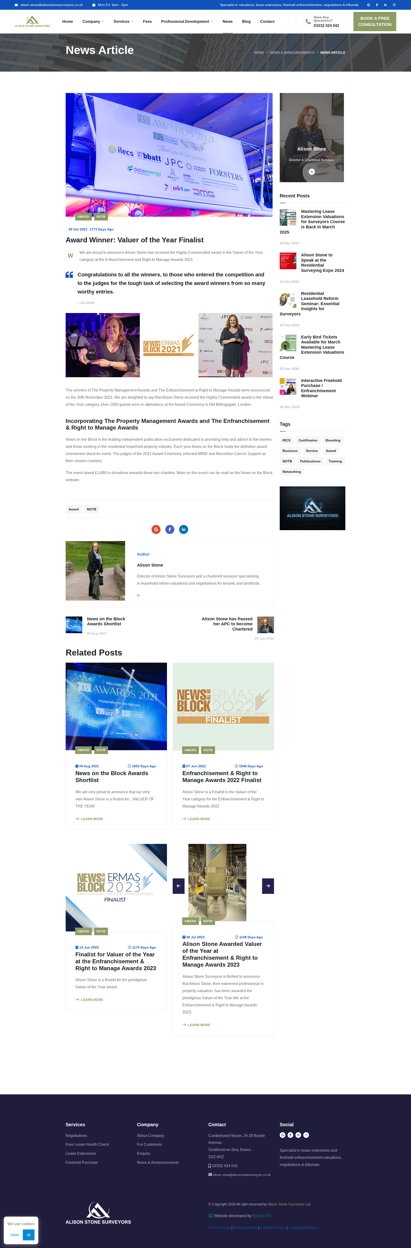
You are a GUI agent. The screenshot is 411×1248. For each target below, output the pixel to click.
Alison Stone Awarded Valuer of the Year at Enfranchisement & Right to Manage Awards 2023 (222, 964)
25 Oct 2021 (78, 229)
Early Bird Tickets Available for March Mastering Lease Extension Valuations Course (312, 347)
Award (83, 216)
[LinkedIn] (183, 529)
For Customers (149, 1155)
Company (91, 22)
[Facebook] (169, 529)
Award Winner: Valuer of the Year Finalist (135, 240)
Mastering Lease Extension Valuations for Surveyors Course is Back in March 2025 (312, 221)
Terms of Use (219, 1238)
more (14, 1235)
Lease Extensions (81, 1164)
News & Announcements (292, 52)
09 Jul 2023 (195, 947)
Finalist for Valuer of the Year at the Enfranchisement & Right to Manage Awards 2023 (115, 961)
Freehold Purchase (82, 1173)
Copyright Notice (303, 1238)
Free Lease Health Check (87, 1155)
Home (67, 22)
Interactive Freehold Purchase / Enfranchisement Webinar (321, 388)
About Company (150, 1146)
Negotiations (76, 1146)
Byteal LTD (262, 1226)
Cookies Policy (273, 1238)
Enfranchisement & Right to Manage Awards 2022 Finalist (221, 776)
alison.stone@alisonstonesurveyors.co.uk (51, 5)
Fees (147, 22)
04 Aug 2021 (89, 766)
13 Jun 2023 (89, 947)
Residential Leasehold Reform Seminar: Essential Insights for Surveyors (309, 303)
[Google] (156, 529)
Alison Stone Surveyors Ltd (289, 1215)
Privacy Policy (245, 1238)
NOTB (101, 216)
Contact (267, 22)
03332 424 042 (326, 26)
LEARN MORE (92, 819)
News (228, 22)
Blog (246, 22)
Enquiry (143, 1164)
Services (121, 22)
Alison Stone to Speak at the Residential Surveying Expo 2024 (322, 263)
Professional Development (185, 22)
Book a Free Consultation (374, 21)
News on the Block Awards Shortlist (111, 776)
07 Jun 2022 (196, 766)
